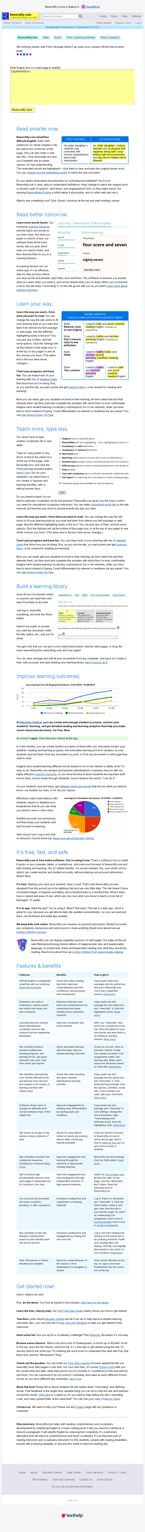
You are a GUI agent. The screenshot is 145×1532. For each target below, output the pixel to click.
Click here (45, 1394)
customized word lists (103, 504)
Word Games (39, 1479)
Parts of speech (110, 37)
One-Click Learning (79, 1363)
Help (124, 16)
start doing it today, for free (37, 414)
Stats (46, 37)
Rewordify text (22, 109)
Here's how (23, 472)
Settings (136, 16)
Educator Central (31, 722)
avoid (110, 323)
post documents (102, 1222)
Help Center (74, 1472)
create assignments (107, 1225)
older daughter (106, 145)
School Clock (107, 1366)
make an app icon (111, 1142)
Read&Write (93, 6)
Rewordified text (27, 37)
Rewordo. (95, 1334)
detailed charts (48, 379)
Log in (138, 22)
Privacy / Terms (117, 1472)
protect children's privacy (31, 932)
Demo (114, 16)
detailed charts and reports (75, 786)
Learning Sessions (39, 226)
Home (103, 16)
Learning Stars (76, 387)
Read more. (109, 994)
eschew (114, 336)
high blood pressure (113, 154)
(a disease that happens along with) (109, 150)
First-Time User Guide (70, 1310)
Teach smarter (104, 22)
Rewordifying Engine (39, 192)
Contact (79, 1406)
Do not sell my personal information (72, 1486)
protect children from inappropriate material (97, 951)
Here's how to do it (96, 662)
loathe (100, 336)
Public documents (34, 22)
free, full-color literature (73, 1322)
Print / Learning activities (81, 37)
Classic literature (12, 22)
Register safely (123, 22)
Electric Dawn (112, 1398)
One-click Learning (63, 1479)
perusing (91, 339)
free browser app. (115, 1174)
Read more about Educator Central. (73, 838)
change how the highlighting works (47, 172)
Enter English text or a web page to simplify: (35, 67)
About (34, 1472)
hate (99, 323)
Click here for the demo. (95, 1302)
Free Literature (94, 1472)
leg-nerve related (108, 157)
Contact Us (85, 1479)
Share (57, 37)
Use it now (75, 1378)
